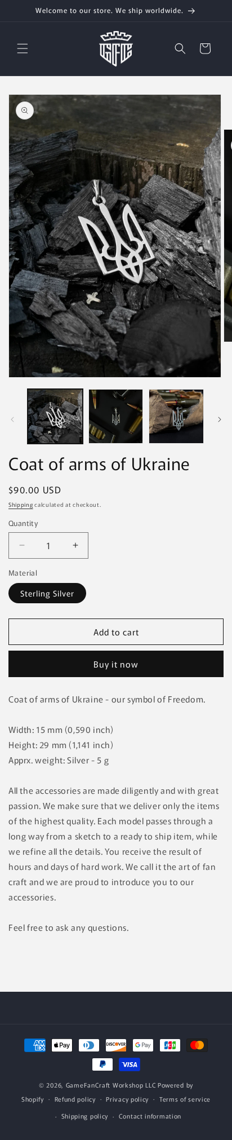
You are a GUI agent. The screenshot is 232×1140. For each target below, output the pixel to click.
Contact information (150, 1115)
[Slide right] (219, 419)
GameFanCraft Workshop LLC (111, 1084)
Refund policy (75, 1098)
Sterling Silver (47, 593)
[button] (22, 48)
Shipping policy (85, 1115)
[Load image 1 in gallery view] (55, 416)
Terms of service (185, 1098)
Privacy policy (127, 1098)
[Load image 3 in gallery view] (176, 416)
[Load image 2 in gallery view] (116, 416)
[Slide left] (12, 419)
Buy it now (116, 664)
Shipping (20, 504)
